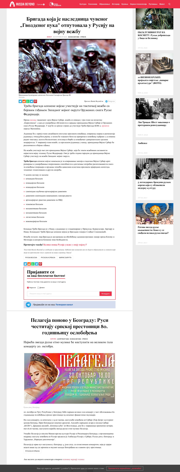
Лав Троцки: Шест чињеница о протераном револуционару (154, 124)
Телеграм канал (64, 304)
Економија (92, 4)
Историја (115, 4)
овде (83, 468)
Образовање (104, 4)
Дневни (42, 287)
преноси (105, 126)
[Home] (12, 4)
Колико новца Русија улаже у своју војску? (65, 245)
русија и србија (48, 258)
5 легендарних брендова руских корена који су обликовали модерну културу (154, 185)
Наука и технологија (138, 4)
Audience (142, 143)
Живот (162, 4)
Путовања (153, 4)
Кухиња (125, 4)
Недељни (32, 287)
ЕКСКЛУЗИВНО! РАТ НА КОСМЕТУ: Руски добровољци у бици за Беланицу (154, 35)
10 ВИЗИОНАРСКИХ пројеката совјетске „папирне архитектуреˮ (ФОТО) (153, 80)
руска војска (31, 258)
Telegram (111, 101)
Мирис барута (65, 258)
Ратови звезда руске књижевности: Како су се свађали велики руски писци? (153, 230)
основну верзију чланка (73, 459)
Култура (83, 4)
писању (33, 120)
